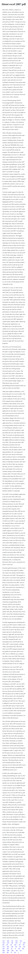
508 (23, 948)
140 (24, 946)
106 (20, 946)
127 (12, 948)
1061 (12, 950)
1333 (16, 940)
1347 (15, 944)
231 (11, 944)
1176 (3, 946)
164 (20, 950)
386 (12, 942)
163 (19, 944)
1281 (8, 946)
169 (17, 950)
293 (15, 952)
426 (3, 944)
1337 (3, 940)
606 (7, 952)
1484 (8, 950)
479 (7, 944)
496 (12, 946)
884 (8, 948)
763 (12, 940)
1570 (16, 942)
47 (20, 942)
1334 (3, 942)
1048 (3, 950)
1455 (3, 948)
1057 (24, 942)
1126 (3, 952)
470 (23, 944)
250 (19, 948)
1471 (21, 940)
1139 (8, 942)
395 (16, 946)
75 (15, 948)
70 (11, 952)
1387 (8, 940)
